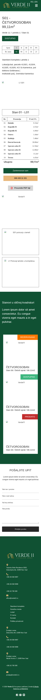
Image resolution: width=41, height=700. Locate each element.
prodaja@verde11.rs (12, 675)
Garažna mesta (15, 609)
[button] (36, 5)
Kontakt (13, 618)
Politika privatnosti (16, 621)
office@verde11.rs (12, 598)
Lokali (12, 612)
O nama (13, 615)
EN (36, 2)
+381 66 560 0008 (12, 584)
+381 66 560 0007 (12, 577)
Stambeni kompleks (17, 606)
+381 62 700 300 (11, 591)
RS (32, 2)
